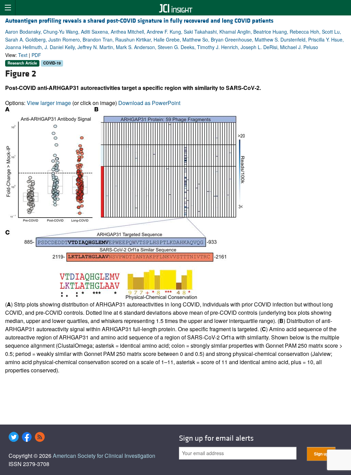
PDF (36, 54)
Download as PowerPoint (149, 103)
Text (22, 54)
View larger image (49, 103)
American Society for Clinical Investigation (104, 456)
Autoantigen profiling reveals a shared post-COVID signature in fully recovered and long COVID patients (139, 21)
